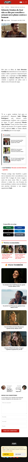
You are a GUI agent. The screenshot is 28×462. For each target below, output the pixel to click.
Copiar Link (19, 234)
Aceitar (6, 454)
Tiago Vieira (7, 20)
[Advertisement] (14, 54)
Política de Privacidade (7, 451)
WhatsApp (8, 227)
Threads (8, 234)
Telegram (20, 231)
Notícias (7, 7)
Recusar (18, 454)
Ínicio (2, 7)
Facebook (20, 227)
